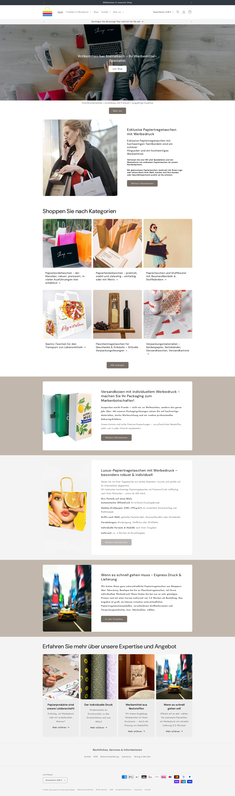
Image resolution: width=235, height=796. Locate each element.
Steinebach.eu (54, 790)
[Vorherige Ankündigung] (44, 2)
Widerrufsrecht (101, 790)
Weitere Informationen (142, 183)
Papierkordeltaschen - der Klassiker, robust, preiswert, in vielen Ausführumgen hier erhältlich (64, 278)
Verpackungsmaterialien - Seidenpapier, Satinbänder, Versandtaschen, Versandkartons (167, 347)
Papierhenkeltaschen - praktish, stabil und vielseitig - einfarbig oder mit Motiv (116, 276)
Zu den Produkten (114, 619)
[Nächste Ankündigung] (191, 2)
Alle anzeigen (117, 365)
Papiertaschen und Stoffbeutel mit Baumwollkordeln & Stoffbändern (166, 276)
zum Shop (118, 68)
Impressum (126, 756)
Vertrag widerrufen (142, 756)
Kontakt (87, 756)
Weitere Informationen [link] (116, 542)
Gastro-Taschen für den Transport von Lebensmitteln (64, 345)
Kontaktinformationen (123, 790)
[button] (78, 12)
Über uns (117, 110)
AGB (95, 756)
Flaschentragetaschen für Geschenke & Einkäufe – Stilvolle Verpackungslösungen (117, 347)
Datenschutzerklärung (109, 756)
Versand (147, 790)
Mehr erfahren (59, 727)
